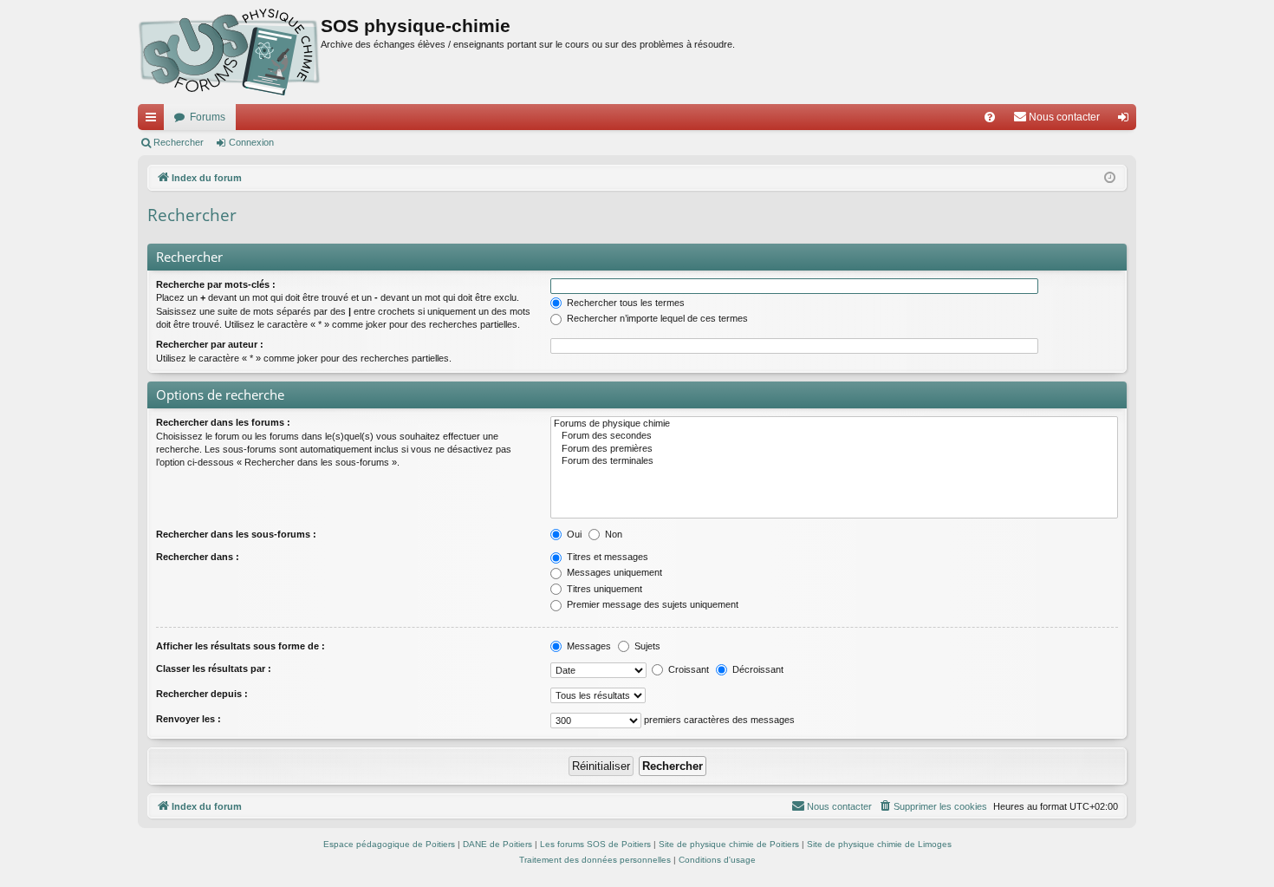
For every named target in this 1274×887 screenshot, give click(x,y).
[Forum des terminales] (834, 461)
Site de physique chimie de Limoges (879, 844)
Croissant (687, 669)
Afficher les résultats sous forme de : (240, 646)
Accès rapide (154, 120)
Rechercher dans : (197, 556)
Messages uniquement (613, 572)
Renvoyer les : (188, 719)
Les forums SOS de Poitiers (595, 844)
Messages (587, 646)
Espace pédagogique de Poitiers (389, 844)
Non (612, 534)
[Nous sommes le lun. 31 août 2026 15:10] (1109, 178)
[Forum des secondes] (834, 436)
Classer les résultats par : (213, 668)
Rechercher (178, 142)
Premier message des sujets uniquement (651, 604)
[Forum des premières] (834, 449)
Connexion (251, 142)
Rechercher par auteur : (209, 344)
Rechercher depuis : (202, 693)
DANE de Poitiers (497, 844)
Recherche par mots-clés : (216, 284)
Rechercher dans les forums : (223, 422)
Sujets (646, 646)
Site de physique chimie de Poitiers (729, 844)
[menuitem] (990, 117)
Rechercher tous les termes (624, 302)
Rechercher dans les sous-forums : (236, 534)
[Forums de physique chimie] (834, 424)
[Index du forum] (229, 52)
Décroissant (756, 669)
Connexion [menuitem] (1126, 120)
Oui (573, 534)
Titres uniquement (603, 589)
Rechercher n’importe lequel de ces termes (656, 318)
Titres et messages (606, 556)
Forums (207, 117)
